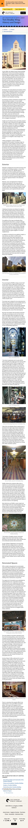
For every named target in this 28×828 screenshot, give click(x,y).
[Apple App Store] (21, 820)
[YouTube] (8, 820)
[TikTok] (10, 820)
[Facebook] (4, 820)
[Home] (8, 13)
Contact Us (14, 807)
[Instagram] (6, 820)
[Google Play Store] (23, 820)
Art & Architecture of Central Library (14, 17)
